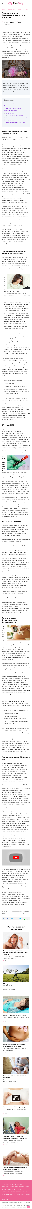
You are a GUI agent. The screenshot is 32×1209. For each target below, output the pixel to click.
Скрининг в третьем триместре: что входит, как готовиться (15, 1168)
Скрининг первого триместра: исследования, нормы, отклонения (15, 1137)
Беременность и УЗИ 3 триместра (14, 1107)
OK (29, 1207)
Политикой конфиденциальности (17, 1207)
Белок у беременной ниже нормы (14, 1015)
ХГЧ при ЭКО (10, 113)
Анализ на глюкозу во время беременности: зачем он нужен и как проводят (15, 952)
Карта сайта (5, 1199)
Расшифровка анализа (16, 115)
